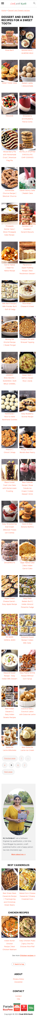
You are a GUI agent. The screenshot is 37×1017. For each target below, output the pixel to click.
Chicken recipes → (28, 955)
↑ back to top (18, 964)
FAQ (18, 999)
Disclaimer (18, 982)
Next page (8, 772)
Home (3, 10)
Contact (18, 996)
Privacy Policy (18, 979)
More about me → (18, 854)
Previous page (9, 758)
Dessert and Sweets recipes (19, 10)
